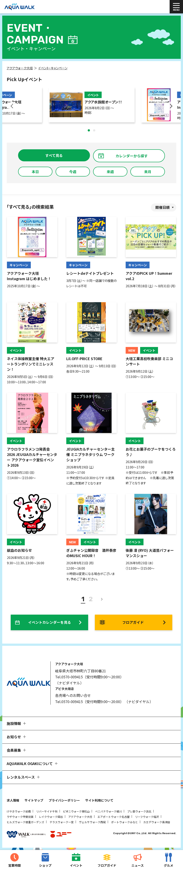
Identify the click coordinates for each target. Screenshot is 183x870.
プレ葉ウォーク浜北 (139, 811)
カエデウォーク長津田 (156, 822)
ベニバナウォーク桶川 (108, 811)
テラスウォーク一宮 (62, 822)
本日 (35, 171)
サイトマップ (34, 800)
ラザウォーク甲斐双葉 (20, 817)
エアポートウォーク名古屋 (114, 817)
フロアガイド (133, 622)
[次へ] (101, 599)
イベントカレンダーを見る (49, 622)
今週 (72, 171)
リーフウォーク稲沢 (147, 817)
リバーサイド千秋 (47, 811)
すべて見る (54, 155)
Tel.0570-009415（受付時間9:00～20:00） (89, 676)
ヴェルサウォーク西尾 (92, 822)
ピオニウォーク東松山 (76, 811)
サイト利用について (99, 800)
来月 (147, 171)
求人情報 (13, 800)
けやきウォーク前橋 (19, 811)
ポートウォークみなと (124, 822)
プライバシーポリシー (64, 800)
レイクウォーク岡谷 (51, 817)
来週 (110, 171)
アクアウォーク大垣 (80, 817)
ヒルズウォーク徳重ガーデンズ (25, 822)
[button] (89, 130)
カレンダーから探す (132, 155)
